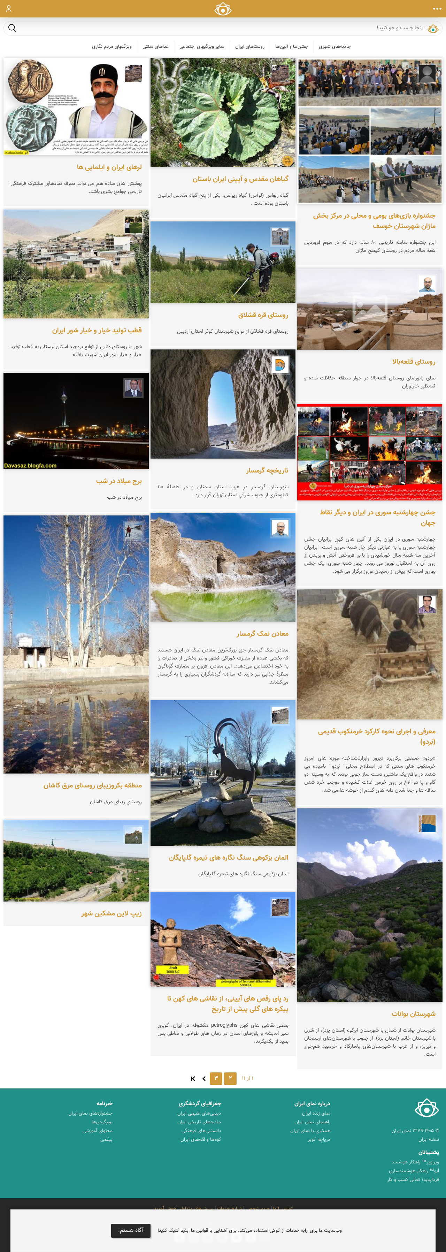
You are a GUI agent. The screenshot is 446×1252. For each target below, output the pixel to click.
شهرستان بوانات (414, 1014)
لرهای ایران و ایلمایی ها (109, 167)
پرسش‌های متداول (196, 1208)
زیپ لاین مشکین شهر (111, 913)
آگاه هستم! (131, 1230)
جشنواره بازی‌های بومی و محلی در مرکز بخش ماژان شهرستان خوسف (374, 221)
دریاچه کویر (319, 1140)
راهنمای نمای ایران (312, 1122)
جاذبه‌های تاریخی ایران (199, 1122)
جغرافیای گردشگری (200, 1104)
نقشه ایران (428, 1140)
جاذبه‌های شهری (335, 47)
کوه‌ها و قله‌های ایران (200, 1140)
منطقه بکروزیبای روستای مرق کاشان (93, 785)
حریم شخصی (257, 1208)
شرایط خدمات (229, 1208)
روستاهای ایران (249, 47)
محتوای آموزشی (98, 1131)
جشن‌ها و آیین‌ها (291, 47)
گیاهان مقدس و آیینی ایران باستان (241, 179)
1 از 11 (247, 1078)
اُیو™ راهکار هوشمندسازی (414, 1171)
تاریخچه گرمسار (267, 470)
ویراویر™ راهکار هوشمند (415, 1162)
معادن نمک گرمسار (263, 634)
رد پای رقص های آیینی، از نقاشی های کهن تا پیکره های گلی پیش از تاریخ (228, 1004)
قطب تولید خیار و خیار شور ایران (97, 330)
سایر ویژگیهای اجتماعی (201, 47)
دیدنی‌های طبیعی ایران (199, 1113)
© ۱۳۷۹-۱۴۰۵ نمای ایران (415, 1131)
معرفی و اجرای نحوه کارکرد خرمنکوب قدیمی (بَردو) (377, 737)
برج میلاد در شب (119, 481)
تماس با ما (282, 1208)
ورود (9, 9)
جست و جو (12, 27)
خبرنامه (105, 1104)
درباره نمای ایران (312, 1104)
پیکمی (106, 1140)
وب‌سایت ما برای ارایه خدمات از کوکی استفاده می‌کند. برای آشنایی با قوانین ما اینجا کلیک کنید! (249, 1231)
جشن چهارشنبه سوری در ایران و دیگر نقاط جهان (378, 518)
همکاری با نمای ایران (310, 1131)
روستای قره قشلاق (263, 315)
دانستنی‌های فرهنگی (201, 1131)
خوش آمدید (165, 1208)
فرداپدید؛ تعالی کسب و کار (413, 1180)
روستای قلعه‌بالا (414, 362)
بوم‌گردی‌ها (102, 1122)
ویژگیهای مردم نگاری (112, 47)
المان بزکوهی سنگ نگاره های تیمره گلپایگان (229, 857)
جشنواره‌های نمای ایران (90, 1113)
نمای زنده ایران (316, 1113)
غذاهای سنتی (156, 47)
